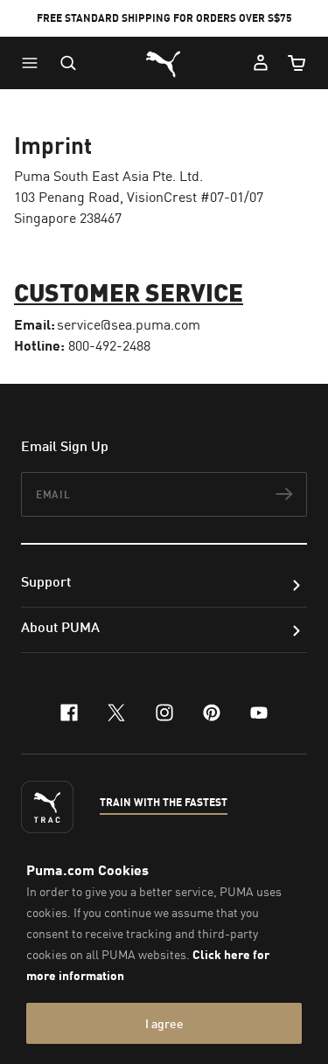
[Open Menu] (34, 62)
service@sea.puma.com (128, 324)
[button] (34, 62)
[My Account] (260, 63)
